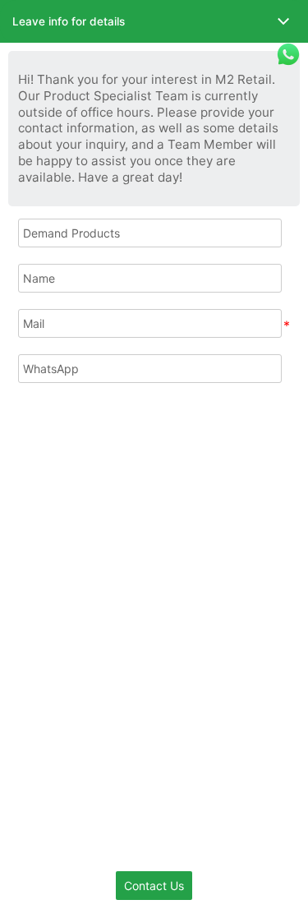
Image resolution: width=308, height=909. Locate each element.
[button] (154, 21)
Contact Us (154, 886)
